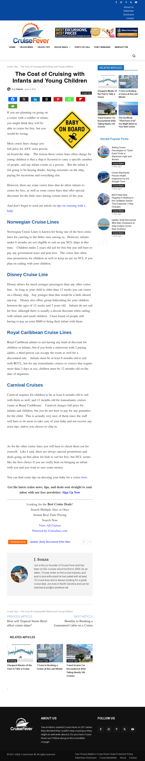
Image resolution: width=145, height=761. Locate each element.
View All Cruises (50, 525)
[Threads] (46, 99)
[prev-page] (100, 242)
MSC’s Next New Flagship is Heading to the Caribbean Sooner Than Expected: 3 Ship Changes (122, 201)
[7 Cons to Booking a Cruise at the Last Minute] (50, 653)
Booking (12, 661)
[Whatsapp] (69, 99)
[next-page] (105, 242)
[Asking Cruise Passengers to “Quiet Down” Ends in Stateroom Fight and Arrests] (104, 152)
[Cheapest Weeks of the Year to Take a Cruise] (20, 653)
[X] (131, 3)
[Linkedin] (35, 99)
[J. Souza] (9, 89)
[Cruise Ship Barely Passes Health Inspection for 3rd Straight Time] (104, 177)
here (84, 477)
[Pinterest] (126, 3)
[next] (89, 542)
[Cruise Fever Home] (31, 32)
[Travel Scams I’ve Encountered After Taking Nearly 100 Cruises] (79, 653)
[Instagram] (121, 3)
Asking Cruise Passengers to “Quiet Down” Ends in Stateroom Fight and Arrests (122, 153)
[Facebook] (116, 3)
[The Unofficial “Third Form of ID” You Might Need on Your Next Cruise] (128, 108)
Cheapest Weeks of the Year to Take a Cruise (107, 94)
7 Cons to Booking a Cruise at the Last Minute (128, 94)
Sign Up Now (71, 492)
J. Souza (18, 89)
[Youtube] (136, 3)
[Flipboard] (80, 99)
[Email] (12, 106)
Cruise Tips (12, 66)
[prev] (84, 542)
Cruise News (118, 163)
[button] (134, 56)
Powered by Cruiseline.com (49, 530)
